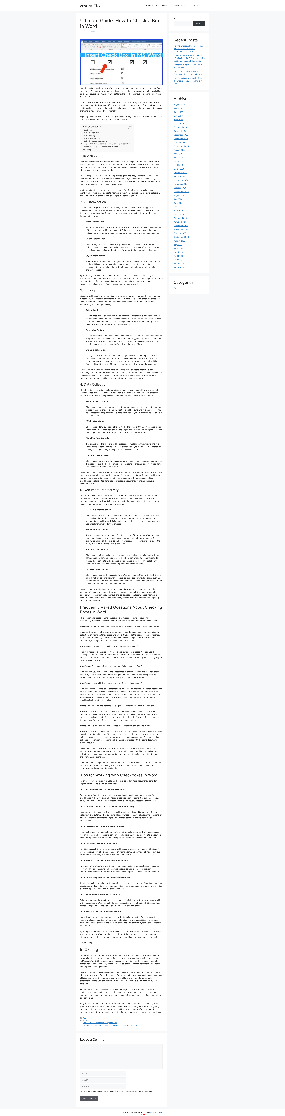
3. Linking (91, 136)
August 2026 (179, 104)
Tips (84, 1018)
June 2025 (178, 157)
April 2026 (178, 120)
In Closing (87, 150)
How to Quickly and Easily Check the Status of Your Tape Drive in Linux (188, 81)
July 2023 (178, 245)
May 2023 (178, 252)
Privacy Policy (151, 5)
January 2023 (180, 267)
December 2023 (181, 226)
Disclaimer (198, 5)
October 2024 (180, 188)
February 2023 (180, 263)
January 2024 (180, 222)
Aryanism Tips (90, 5)
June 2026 (178, 112)
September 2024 (181, 192)
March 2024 (179, 214)
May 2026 (178, 116)
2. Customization (94, 133)
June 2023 (178, 248)
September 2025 (181, 146)
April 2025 (178, 165)
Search (177, 19)
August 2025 (179, 150)
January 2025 (180, 176)
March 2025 (179, 169)
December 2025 (181, 135)
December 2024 (181, 180)
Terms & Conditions (182, 5)
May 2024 (178, 207)
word (85, 1020)
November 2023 (181, 229)
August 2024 (179, 195)
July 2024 (178, 199)
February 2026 (180, 127)
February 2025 (180, 173)
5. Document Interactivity (97, 141)
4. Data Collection (94, 138)
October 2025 (180, 142)
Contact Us (165, 5)
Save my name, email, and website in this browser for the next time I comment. (118, 1092)
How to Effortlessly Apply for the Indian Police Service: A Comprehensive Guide (188, 49)
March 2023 (179, 260)
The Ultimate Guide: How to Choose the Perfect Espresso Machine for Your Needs (114, 1025)
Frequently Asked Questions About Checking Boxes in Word (107, 144)
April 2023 (178, 256)
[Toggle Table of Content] (129, 127)
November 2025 (181, 139)
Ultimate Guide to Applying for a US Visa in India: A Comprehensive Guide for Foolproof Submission (189, 58)
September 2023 (181, 237)
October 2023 (180, 233)
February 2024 (180, 218)
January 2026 (180, 131)
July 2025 (178, 154)
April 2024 (178, 210)
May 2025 (178, 161)
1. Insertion (91, 130)
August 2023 (179, 241)
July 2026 (178, 108)
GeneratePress (156, 1112)
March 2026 (179, 123)
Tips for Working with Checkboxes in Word (100, 147)
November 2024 (181, 184)
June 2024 (178, 203)
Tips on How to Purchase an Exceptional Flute (100, 1023)
